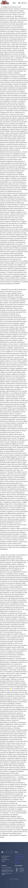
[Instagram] (22, 870)
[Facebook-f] (17, 870)
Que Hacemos (18, 858)
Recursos (17, 860)
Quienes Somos (19, 854)
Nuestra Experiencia (20, 856)
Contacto (17, 862)
